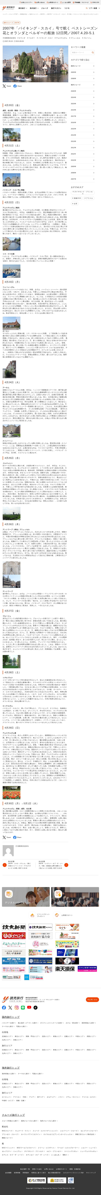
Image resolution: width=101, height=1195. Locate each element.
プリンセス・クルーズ (10, 1134)
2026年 (73, 91)
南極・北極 (20, 1100)
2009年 (73, 72)
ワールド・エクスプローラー (67, 1148)
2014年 (73, 135)
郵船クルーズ (7, 1138)
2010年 (73, 160)
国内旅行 (22, 8)
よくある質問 (66, 2)
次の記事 (51, 865)
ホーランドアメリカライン (30, 1134)
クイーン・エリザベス (46, 1148)
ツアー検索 (93, 8)
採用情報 (17, 1173)
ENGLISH (96, 2)
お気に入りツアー (26, 2)
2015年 (73, 129)
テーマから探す (7, 1026)
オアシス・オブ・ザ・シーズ (12, 1155)
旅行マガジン (56, 8)
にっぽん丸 (55, 1155)
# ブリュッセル (74, 38)
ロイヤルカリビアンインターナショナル (57, 1134)
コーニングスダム (70, 1151)
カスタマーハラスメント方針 (73, 1173)
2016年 (73, 122)
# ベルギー (31, 38)
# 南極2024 (76, 198)
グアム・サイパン (72, 1097)
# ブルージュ (87, 38)
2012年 (73, 147)
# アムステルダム (61, 38)
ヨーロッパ (6, 1097)
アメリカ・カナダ (88, 1097)
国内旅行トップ (11, 1017)
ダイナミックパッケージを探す (51, 1023)
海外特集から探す (8, 1073)
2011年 (73, 154)
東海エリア (57, 1036)
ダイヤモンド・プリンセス (33, 1151)
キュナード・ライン (22, 1131)
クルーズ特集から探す (10, 1121)
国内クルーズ (75, 66)
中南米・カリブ (7, 1100)
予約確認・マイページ (82, 2)
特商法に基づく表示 (38, 1173)
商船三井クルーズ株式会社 (84, 1134)
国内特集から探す (88, 1023)
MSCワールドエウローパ (26, 1148)
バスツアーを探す (8, 1023)
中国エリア (80, 1036)
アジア (31, 1097)
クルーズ (44, 8)
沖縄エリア (17, 1040)
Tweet (9, 86)
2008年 (73, 78)
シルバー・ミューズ (88, 1148)
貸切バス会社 (37, 1169)
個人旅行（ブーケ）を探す (27, 1023)
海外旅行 (33, 8)
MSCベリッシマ (8, 1148)
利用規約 (26, 1173)
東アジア (40, 1097)
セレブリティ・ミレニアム (11, 1151)
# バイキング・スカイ (45, 38)
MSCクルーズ (7, 1131)
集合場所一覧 (25, 1169)
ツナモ (67, 8)
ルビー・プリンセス (54, 1151)
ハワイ (60, 1097)
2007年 (73, 179)
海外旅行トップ (11, 1067)
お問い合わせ (40, 2)
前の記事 (19, 865)
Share (19, 86)
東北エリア (19, 1036)
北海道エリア (7, 1036)
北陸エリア (46, 1036)
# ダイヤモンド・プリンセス (83, 192)
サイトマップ (91, 1173)
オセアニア (51, 1097)
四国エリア (91, 1036)
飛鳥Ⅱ (65, 1155)
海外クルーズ (75, 85)
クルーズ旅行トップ (13, 1115)
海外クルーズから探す (48, 1121)
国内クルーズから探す (29, 1121)
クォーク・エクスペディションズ (45, 1131)
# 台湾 (74, 203)
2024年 (73, 97)
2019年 (73, 110)
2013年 (73, 141)
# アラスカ (89, 198)
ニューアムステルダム (88, 1151)
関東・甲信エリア (32, 1036)
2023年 (73, 103)
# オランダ (21, 38)
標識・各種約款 (75, 1169)
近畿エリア (68, 1036)
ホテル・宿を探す (72, 1023)
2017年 (73, 116)
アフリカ (16, 1097)
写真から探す (21, 1026)
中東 (24, 1097)
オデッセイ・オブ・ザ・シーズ (37, 1155)
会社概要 (8, 1173)
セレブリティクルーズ (89, 1131)
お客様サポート (53, 2)
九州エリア (6, 1040)
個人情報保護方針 (54, 1173)
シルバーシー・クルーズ (68, 1131)
